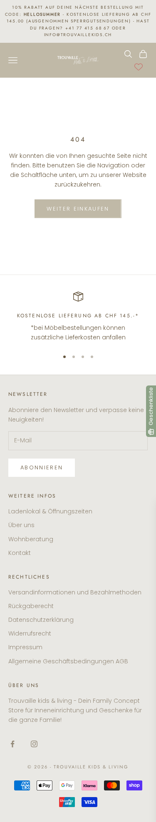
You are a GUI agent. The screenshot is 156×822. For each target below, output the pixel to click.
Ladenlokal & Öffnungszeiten (50, 511)
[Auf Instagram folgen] (34, 744)
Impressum (25, 647)
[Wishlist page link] (138, 67)
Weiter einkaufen (78, 209)
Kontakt (19, 553)
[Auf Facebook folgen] (12, 744)
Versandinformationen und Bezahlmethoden (74, 592)
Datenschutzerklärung (41, 620)
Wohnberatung (30, 539)
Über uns (21, 525)
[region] (78, 317)
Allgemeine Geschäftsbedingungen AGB (68, 661)
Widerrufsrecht (29, 633)
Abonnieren (41, 467)
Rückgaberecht (31, 606)
